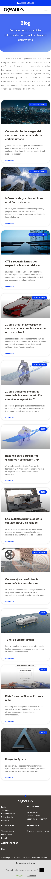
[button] (46, 9)
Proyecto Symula (16, 759)
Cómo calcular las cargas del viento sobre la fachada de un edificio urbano (23, 135)
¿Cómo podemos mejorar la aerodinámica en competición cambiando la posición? (23, 395)
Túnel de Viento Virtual (19, 639)
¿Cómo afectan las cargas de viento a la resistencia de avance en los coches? (25, 328)
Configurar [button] (19, 875)
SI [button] (41, 870)
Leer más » (9, 160)
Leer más (31, 875)
